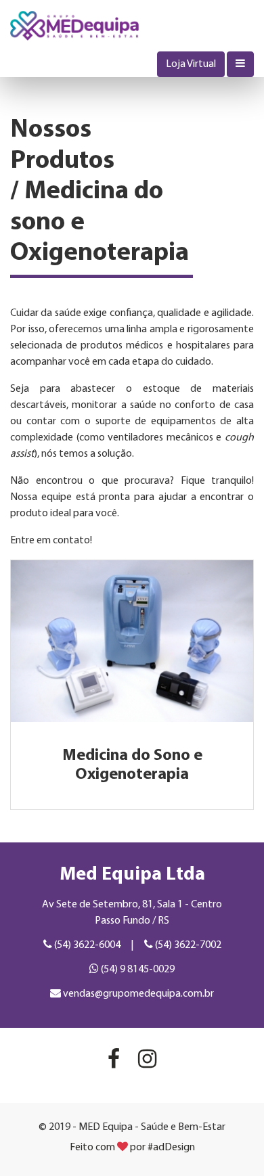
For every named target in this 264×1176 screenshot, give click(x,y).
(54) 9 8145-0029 (137, 969)
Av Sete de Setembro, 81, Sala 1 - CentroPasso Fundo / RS (132, 912)
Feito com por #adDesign (132, 1147)
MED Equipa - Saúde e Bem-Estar (74, 26)
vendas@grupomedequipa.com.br (137, 994)
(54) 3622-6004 (86, 945)
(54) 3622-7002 (187, 945)
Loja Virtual (191, 64)
